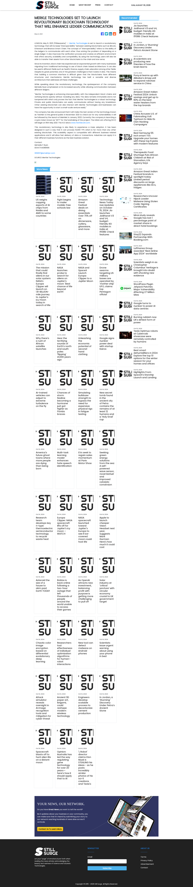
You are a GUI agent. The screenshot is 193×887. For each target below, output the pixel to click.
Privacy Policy (147, 860)
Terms (143, 857)
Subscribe (107, 868)
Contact (144, 867)
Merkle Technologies (78, 43)
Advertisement (147, 864)
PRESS (97, 5)
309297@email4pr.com (45, 153)
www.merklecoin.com (80, 122)
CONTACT (108, 5)
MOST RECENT (85, 5)
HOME (72, 5)
